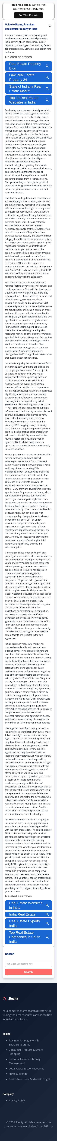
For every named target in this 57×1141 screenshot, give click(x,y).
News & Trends (18, 1073)
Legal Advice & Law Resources (26, 1068)
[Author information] (50, 25)
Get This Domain (28, 15)
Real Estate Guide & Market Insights (30, 1079)
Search (28, 972)
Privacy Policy (17, 1100)
